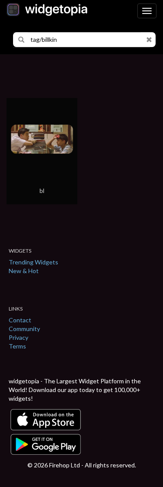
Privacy (18, 337)
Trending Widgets (33, 262)
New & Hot (24, 270)
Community (24, 328)
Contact (20, 320)
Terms (17, 346)
